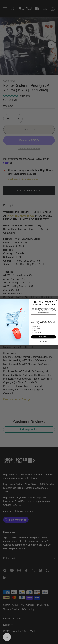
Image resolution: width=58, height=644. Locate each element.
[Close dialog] (56, 300)
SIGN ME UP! (43, 336)
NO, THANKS (43, 341)
